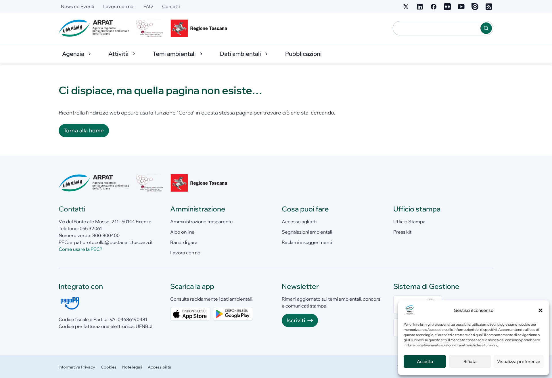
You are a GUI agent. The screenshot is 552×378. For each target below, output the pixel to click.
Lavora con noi (118, 6)
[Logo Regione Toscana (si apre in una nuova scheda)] (200, 28)
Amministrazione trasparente (201, 221)
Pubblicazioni (303, 53)
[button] (540, 310)
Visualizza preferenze (518, 361)
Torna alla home (84, 130)
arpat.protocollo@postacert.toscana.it (111, 242)
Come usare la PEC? (80, 249)
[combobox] (437, 28)
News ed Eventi (77, 6)
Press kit (402, 232)
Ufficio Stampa (409, 221)
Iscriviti (296, 320)
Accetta (425, 361)
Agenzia (73, 53)
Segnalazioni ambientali (307, 232)
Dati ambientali (240, 53)
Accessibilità (159, 367)
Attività (118, 53)
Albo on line (182, 232)
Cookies (108, 367)
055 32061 (91, 228)
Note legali (132, 367)
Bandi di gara (184, 242)
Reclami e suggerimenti (307, 242)
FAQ (148, 6)
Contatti (171, 6)
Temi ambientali (174, 53)
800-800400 (106, 235)
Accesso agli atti (299, 221)
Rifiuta (469, 361)
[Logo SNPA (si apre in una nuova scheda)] (150, 28)
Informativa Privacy (77, 367)
